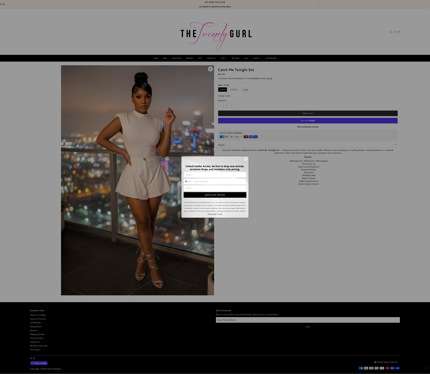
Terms (220, 214)
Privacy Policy (212, 214)
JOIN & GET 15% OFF (215, 195)
